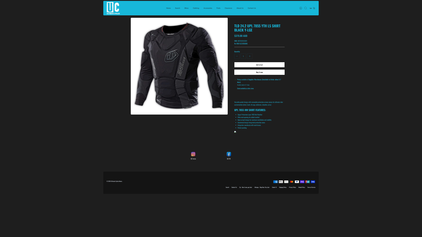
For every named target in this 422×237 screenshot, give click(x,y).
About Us (239, 8)
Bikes (186, 8)
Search (177, 8)
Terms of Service (311, 187)
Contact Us (252, 8)
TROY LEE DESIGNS (241, 43)
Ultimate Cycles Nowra (116, 181)
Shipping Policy (282, 187)
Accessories (208, 8)
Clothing (196, 8)
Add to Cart (259, 65)
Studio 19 (274, 187)
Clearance (228, 8)
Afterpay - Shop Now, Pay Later (262, 187)
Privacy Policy (292, 187)
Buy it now (259, 72)
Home (168, 8)
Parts (218, 8)
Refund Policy (301, 187)
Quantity (237, 51)
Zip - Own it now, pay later (245, 187)
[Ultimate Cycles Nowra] (113, 8)
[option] (179, 66)
